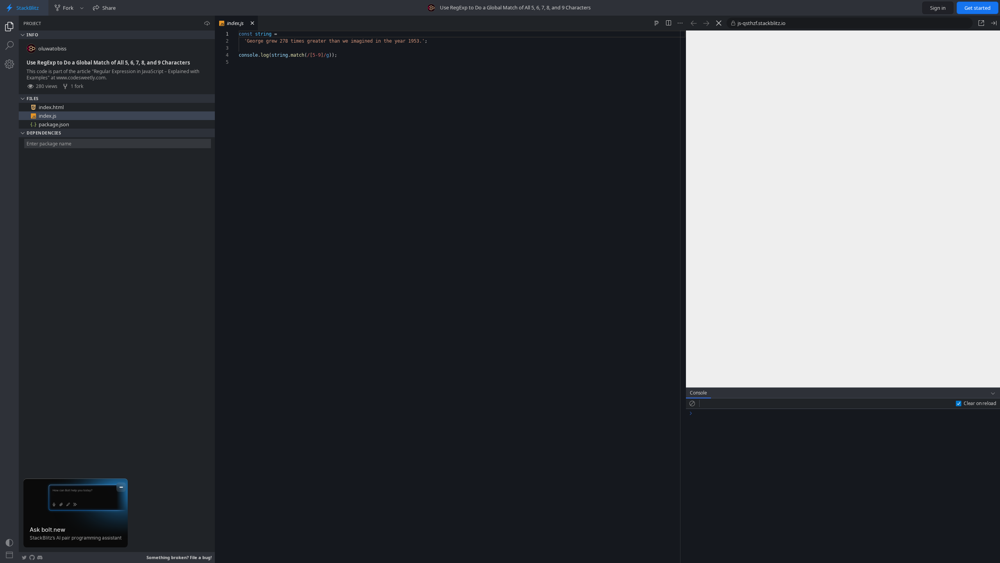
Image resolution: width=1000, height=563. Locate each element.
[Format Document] (656, 23)
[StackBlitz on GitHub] (32, 557)
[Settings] (9, 64)
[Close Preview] (994, 23)
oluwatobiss (52, 48)
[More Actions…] (680, 23)
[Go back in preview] (694, 23)
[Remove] (209, 107)
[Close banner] (121, 487)
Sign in (938, 7)
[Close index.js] (252, 23)
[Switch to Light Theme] (9, 542)
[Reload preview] (718, 23)
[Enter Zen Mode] (9, 555)
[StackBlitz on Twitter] (24, 557)
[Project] (9, 26)
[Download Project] (207, 23)
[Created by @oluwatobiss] (431, 8)
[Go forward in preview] (706, 23)
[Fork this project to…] (82, 8)
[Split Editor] (668, 23)
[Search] (9, 45)
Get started (977, 7)
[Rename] (201, 107)
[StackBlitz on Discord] (40, 557)
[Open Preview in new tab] (981, 23)
